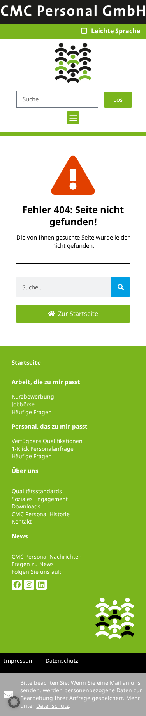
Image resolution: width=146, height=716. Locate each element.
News (20, 536)
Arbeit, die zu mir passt (46, 382)
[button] (73, 117)
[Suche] (120, 287)
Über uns (25, 470)
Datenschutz (52, 705)
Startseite (26, 362)
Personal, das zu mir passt (50, 426)
